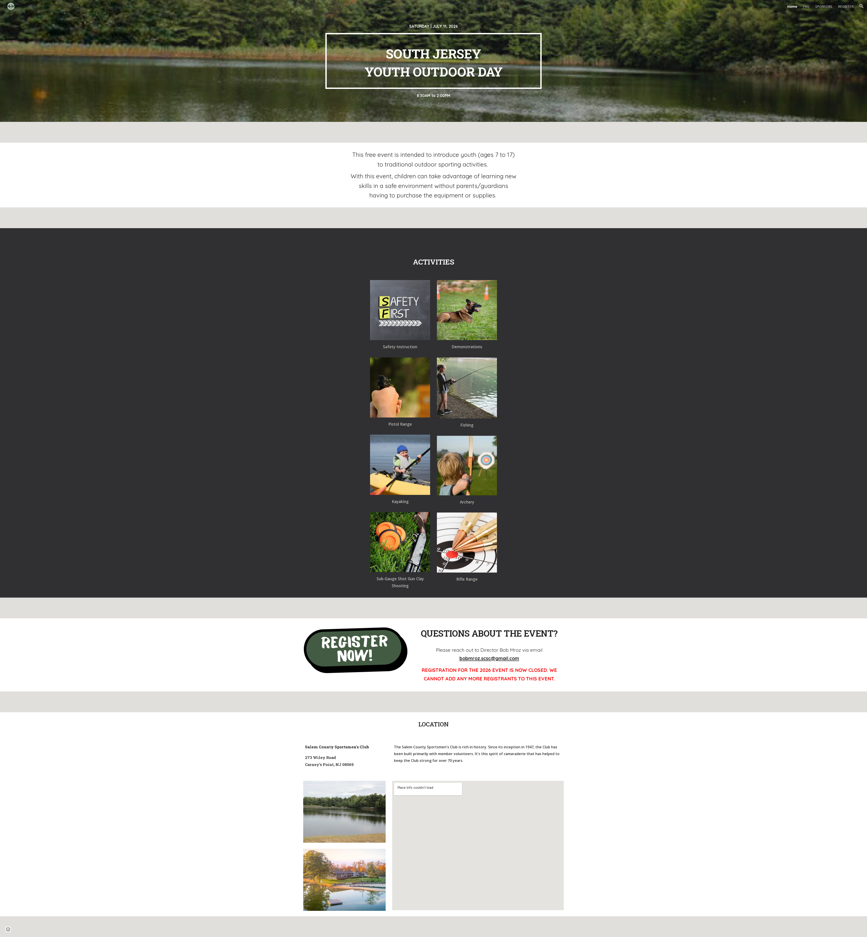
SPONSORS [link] (823, 6)
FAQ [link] (806, 6)
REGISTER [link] (845, 6)
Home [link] (792, 6)
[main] (433, 26)
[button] (861, 6)
